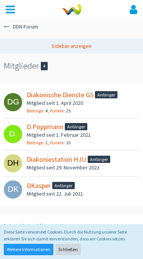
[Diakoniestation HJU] (13, 163)
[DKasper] (13, 189)
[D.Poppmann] (13, 134)
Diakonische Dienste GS (60, 94)
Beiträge (35, 111)
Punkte (57, 111)
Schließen (68, 249)
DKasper (39, 185)
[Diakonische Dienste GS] (13, 102)
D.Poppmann (45, 126)
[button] (10, 9)
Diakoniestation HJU (56, 159)
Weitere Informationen (28, 249)
